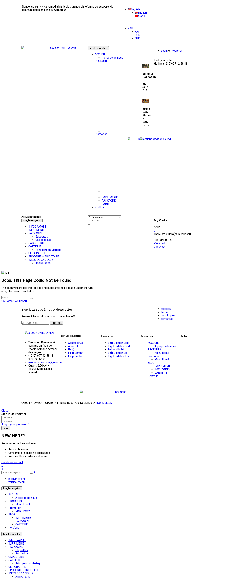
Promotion (14, 507)
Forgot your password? (15, 424)
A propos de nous (26, 497)
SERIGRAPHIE (17, 566)
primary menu (16, 478)
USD (137, 35)
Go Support (20, 301)
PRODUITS (15, 501)
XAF (130, 28)
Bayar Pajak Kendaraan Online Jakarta (36, 383)
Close (5, 410)
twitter (165, 312)
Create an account (12, 462)
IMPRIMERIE (23, 517)
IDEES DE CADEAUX (20, 573)
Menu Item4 (22, 504)
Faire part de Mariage (28, 563)
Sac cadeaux (23, 553)
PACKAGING (22, 521)
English (135, 9)
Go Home (7, 301)
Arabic (141, 16)
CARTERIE (21, 524)
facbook (166, 308)
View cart (159, 243)
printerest (167, 318)
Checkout (159, 246)
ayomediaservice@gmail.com (46, 362)
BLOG (11, 514)
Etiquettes (21, 550)
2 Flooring (27, 381)
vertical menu (16, 482)
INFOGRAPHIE (17, 540)
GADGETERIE (16, 556)
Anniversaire (22, 576)
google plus (168, 315)
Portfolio (13, 527)
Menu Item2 (22, 511)
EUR (137, 38)
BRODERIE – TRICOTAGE (23, 570)
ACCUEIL (13, 494)
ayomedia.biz (104, 402)
